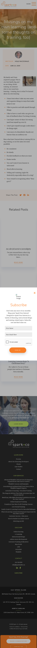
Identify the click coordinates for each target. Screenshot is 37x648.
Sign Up (18, 350)
